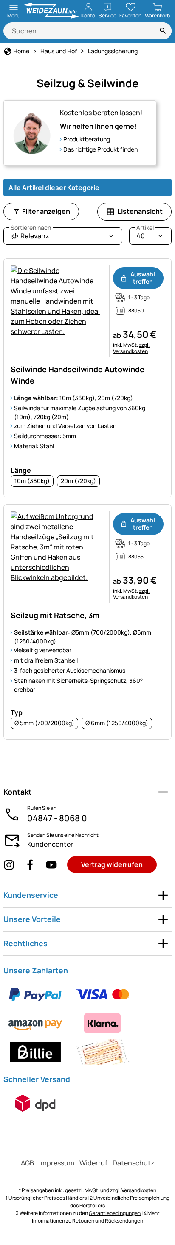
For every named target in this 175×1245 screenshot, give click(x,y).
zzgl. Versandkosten (131, 347)
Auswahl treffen (142, 277)
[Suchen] (163, 30)
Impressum (56, 1163)
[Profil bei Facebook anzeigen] (30, 864)
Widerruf (93, 1163)
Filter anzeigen (46, 211)
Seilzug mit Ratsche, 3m (55, 615)
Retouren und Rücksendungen (107, 1220)
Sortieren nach (31, 228)
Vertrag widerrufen (112, 864)
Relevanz (31, 233)
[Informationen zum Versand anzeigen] (35, 1103)
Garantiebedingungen (115, 1213)
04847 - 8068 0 (57, 818)
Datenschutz (134, 1163)
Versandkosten (138, 1190)
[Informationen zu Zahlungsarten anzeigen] (87, 1023)
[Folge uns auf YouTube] (51, 864)
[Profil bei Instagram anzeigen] (8, 864)
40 (145, 233)
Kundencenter (50, 844)
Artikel (145, 228)
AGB (27, 1163)
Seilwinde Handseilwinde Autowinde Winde (77, 375)
